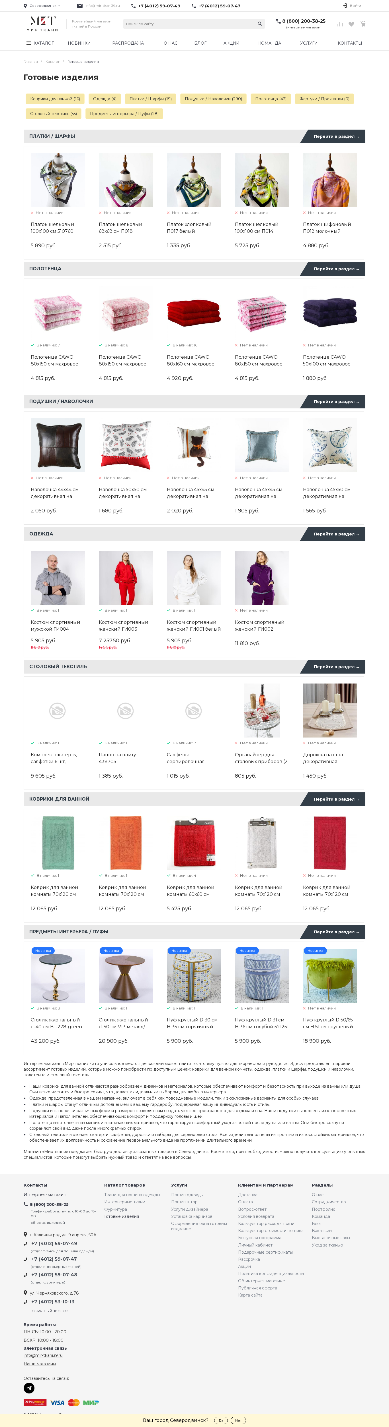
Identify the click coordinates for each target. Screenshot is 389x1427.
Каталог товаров (124, 1185)
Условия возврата (256, 1216)
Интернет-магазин (45, 1194)
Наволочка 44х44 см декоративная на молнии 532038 (55, 496)
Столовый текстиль (58, 666)
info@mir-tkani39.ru (102, 5)
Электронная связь (45, 1348)
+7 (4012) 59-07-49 (159, 6)
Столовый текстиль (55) (53, 113)
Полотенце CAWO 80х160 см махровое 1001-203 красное (190, 363)
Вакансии (322, 1230)
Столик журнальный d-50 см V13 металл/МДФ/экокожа (123, 1026)
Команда (321, 1216)
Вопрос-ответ (252, 1209)
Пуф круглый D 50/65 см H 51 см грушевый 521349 (328, 1026)
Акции (244, 1266)
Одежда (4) (104, 98)
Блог (317, 1223)
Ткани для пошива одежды (132, 1194)
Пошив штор (184, 1201)
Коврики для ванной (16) (55, 98)
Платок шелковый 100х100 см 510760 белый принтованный (57, 231)
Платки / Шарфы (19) (151, 98)
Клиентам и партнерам (266, 1185)
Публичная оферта (257, 1288)
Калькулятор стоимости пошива (271, 1230)
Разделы (322, 1185)
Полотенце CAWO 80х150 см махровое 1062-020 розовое (258, 363)
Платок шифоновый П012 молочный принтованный (327, 231)
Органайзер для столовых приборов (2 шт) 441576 (261, 761)
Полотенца (45, 268)
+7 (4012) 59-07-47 (219, 6)
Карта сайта (250, 1295)
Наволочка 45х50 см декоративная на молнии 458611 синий (329, 496)
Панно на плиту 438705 (117, 758)
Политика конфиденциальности (271, 1273)
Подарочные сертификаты (265, 1252)
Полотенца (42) (270, 98)
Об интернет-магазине (261, 1280)
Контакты (35, 1185)
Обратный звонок (50, 1311)
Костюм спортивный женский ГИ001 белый (194, 626)
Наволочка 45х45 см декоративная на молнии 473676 (258, 496)
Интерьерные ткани (124, 1201)
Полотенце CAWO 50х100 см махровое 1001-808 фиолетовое (328, 363)
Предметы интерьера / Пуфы (68, 931)
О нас (318, 1194)
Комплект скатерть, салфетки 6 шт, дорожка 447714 (54, 761)
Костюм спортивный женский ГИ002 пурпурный (259, 629)
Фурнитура (115, 1209)
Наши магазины (40, 1363)
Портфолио (323, 1209)
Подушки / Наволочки (61, 401)
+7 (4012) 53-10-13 (52, 1302)
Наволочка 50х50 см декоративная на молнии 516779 (123, 496)
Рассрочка (249, 1259)
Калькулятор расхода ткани (266, 1223)
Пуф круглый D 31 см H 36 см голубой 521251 (262, 1023)
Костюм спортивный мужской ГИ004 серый (55, 629)
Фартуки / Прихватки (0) (324, 98)
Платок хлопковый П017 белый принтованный (189, 231)
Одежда (41, 534)
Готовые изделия (121, 1216)
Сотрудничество (329, 1201)
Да (221, 1420)
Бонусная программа (259, 1237)
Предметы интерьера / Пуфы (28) (124, 113)
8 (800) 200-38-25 (303, 21)
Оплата (245, 1201)
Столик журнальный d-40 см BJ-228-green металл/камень (56, 1026)
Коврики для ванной (59, 799)
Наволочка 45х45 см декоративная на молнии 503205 (190, 496)
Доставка (247, 1194)
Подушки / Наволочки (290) (213, 98)
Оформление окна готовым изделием (199, 1226)
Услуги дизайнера (189, 1209)
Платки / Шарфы (52, 136)
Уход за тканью (327, 1245)
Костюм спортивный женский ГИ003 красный (123, 629)
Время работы (40, 1324)
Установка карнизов (191, 1216)
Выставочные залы (331, 1237)
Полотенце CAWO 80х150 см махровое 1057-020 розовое (54, 363)
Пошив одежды (187, 1194)
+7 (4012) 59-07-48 (54, 1275)
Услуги (179, 1185)
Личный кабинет (255, 1245)
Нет (238, 1420)
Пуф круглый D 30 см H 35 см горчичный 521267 (192, 1026)
